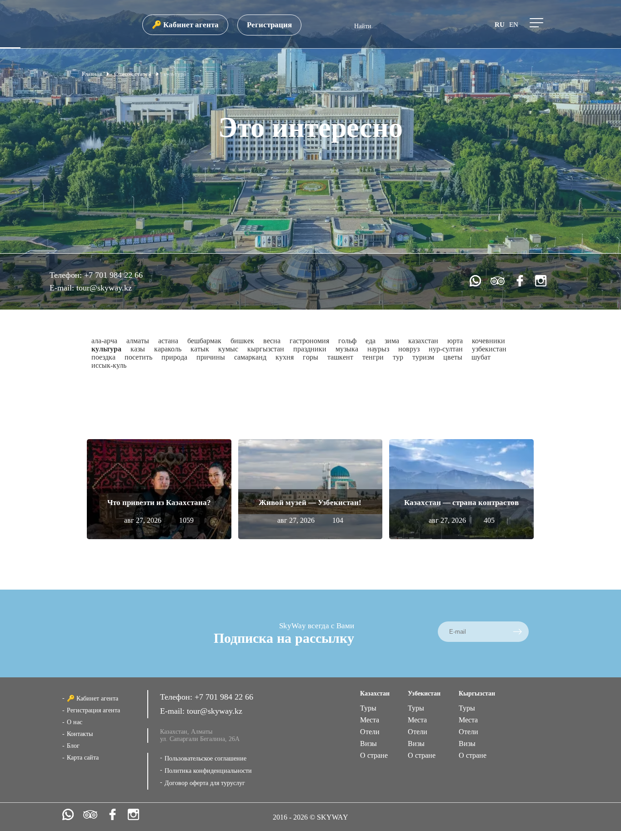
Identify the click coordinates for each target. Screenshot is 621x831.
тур (398, 357)
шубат (481, 357)
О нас (74, 722)
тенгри (373, 357)
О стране (374, 755)
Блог (73, 745)
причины (210, 357)
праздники (309, 349)
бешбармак (204, 341)
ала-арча (104, 341)
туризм (423, 357)
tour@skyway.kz (104, 287)
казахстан (423, 341)
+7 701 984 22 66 (113, 275)
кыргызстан (265, 349)
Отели (370, 732)
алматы (137, 341)
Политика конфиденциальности (208, 770)
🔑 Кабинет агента (185, 24)
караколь (167, 349)
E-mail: (63, 287)
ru (500, 24)
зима (392, 341)
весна (271, 341)
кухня (284, 357)
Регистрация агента (93, 710)
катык (199, 349)
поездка (103, 357)
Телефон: (67, 275)
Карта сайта (83, 757)
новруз (409, 349)
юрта (455, 341)
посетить (138, 357)
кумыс (228, 349)
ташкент (340, 357)
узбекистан (489, 349)
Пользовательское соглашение (205, 758)
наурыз (378, 349)
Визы (368, 743)
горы (310, 357)
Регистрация (269, 24)
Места (369, 720)
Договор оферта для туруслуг (205, 783)
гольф (347, 341)
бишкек (242, 341)
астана (168, 341)
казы (137, 349)
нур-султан (446, 349)
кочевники (488, 341)
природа (174, 357)
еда (371, 341)
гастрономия (309, 341)
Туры (368, 708)
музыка (347, 349)
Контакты (80, 734)
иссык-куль (108, 365)
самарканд (250, 357)
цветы (452, 357)
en (513, 24)
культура (106, 349)
